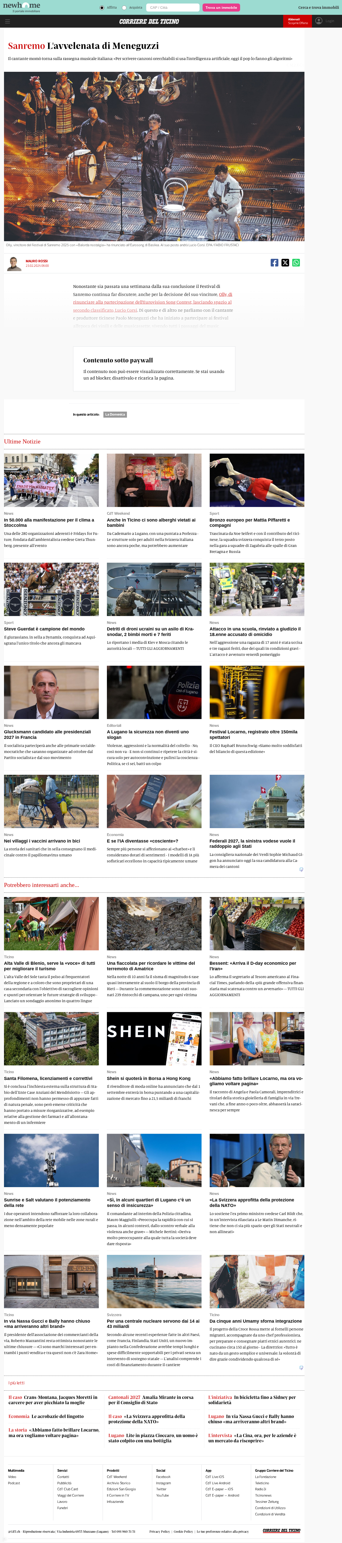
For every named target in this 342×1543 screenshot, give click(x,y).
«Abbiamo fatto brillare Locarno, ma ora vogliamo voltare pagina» (54, 1432)
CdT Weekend (117, 1477)
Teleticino (262, 1483)
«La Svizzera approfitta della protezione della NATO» (146, 1419)
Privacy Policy (159, 1531)
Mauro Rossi (37, 261)
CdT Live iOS (215, 1477)
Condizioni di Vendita (270, 1514)
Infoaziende (115, 1502)
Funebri (62, 1508)
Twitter (161, 1489)
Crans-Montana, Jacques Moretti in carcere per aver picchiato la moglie (53, 1400)
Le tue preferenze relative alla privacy (223, 1531)
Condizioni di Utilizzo (270, 1508)
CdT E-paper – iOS (219, 1489)
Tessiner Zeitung (267, 1502)
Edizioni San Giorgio (121, 1489)
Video (12, 1477)
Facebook (163, 1477)
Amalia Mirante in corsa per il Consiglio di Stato (151, 1400)
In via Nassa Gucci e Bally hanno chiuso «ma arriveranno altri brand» (251, 1419)
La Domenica (115, 414)
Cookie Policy (183, 1531)
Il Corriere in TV (118, 1495)
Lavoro (62, 1502)
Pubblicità (64, 1483)
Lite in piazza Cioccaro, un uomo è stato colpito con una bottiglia (153, 1438)
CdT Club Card (67, 1489)
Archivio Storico (118, 1483)
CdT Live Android (218, 1483)
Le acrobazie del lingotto (46, 1416)
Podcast (14, 1483)
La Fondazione (265, 1477)
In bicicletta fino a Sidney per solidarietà (252, 1400)
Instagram (163, 1483)
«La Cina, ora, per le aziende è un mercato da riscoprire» (252, 1438)
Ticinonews (263, 1495)
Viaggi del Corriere (70, 1495)
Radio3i (260, 1489)
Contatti (63, 1477)
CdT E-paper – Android (222, 1495)
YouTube (162, 1495)
